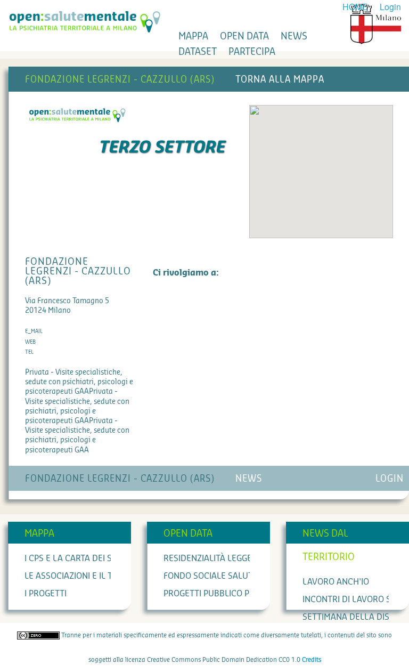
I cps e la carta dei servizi (80, 558)
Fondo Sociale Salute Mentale (229, 576)
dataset (197, 51)
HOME (355, 7)
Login (390, 7)
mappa (193, 36)
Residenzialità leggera (213, 558)
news (294, 36)
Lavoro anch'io (335, 582)
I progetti (45, 593)
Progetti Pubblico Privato (219, 593)
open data (244, 36)
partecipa (251, 51)
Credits (311, 660)
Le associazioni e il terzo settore (97, 576)
